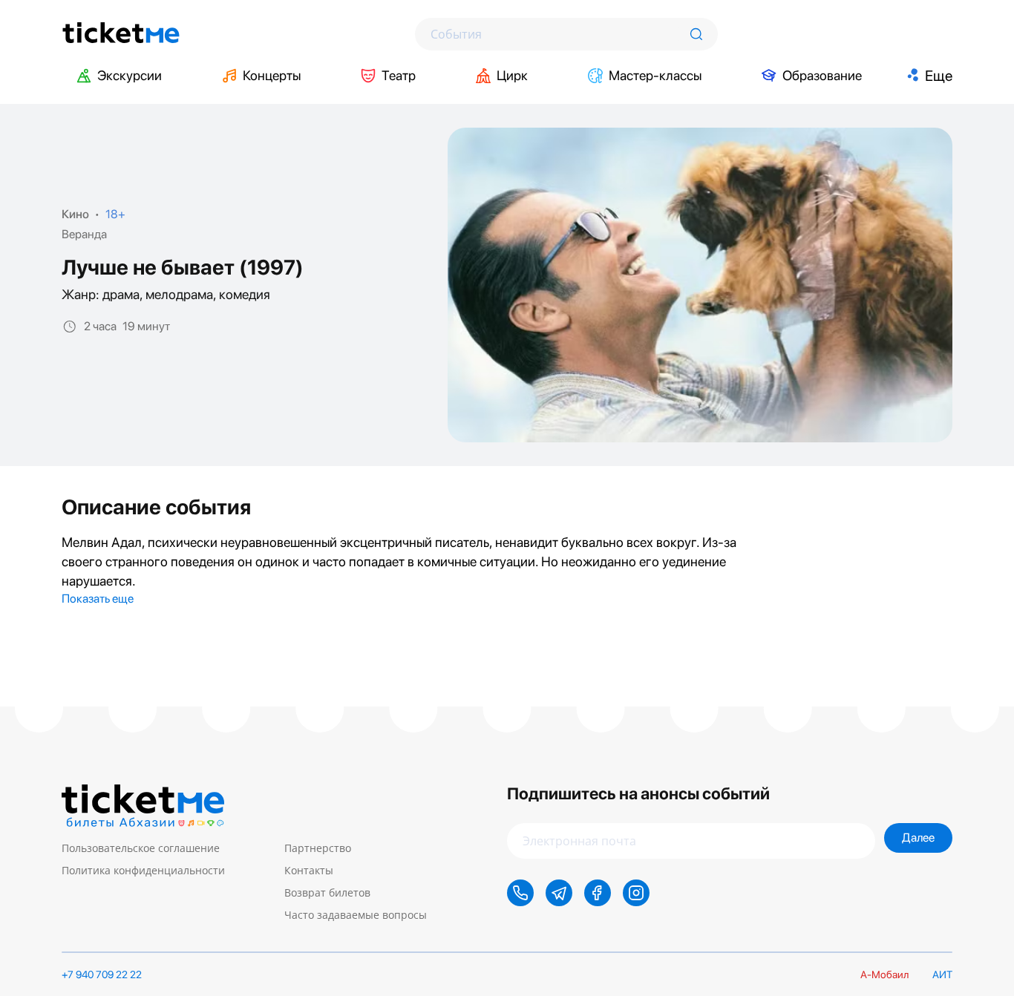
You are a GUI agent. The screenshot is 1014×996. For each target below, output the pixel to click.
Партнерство (317, 848)
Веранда (84, 234)
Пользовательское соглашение (141, 848)
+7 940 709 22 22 (102, 974)
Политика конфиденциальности (143, 870)
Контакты (308, 870)
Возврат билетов (327, 892)
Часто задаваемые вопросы (355, 915)
